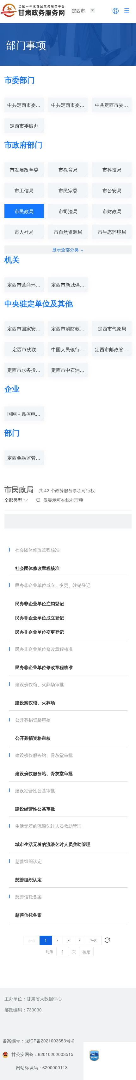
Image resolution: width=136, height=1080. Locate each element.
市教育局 (68, 169)
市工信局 (24, 190)
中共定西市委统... (113, 104)
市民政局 (24, 211)
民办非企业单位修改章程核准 (44, 667)
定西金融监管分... (25, 457)
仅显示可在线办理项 (63, 500)
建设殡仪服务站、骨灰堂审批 (44, 773)
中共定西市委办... (25, 104)
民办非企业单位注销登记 (39, 603)
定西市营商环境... (25, 284)
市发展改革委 (24, 169)
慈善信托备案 (28, 915)
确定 (86, 951)
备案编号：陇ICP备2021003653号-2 (39, 1040)
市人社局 (24, 231)
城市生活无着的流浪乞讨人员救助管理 (52, 844)
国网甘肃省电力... (25, 413)
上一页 (31, 940)
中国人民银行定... (69, 349)
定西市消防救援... (69, 328)
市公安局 (111, 190)
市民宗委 (68, 190)
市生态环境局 (112, 231)
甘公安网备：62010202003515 (42, 1054)
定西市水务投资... (25, 369)
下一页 (93, 940)
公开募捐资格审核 (33, 738)
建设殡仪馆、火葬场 (35, 703)
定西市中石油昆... (69, 369)
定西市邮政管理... (113, 349)
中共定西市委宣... (69, 104)
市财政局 (111, 211)
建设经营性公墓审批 (35, 809)
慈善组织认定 (28, 880)
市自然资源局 (68, 231)
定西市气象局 (112, 328)
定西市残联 (24, 349)
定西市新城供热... (69, 284)
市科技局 (111, 169)
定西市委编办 (24, 125)
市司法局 (68, 211)
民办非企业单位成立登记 (39, 618)
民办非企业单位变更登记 (39, 632)
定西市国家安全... (25, 328)
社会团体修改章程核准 (37, 568)
